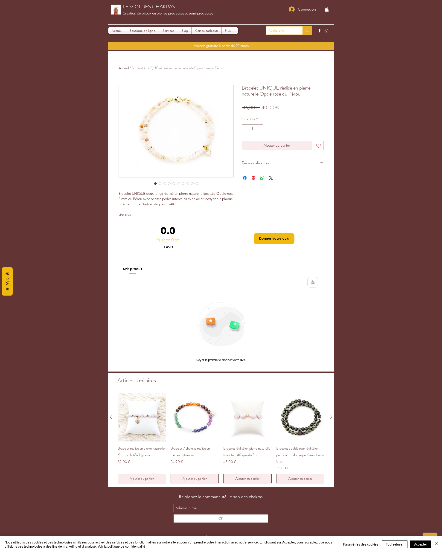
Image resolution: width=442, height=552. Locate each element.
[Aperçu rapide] (142, 417)
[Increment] (259, 129)
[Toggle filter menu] (312, 282)
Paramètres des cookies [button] (360, 544)
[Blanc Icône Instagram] (326, 30)
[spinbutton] (252, 129)
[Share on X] (271, 178)
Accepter (420, 544)
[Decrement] (245, 129)
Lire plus (125, 214)
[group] (221, 438)
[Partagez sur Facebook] (244, 178)
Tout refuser (395, 544)
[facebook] (319, 30)
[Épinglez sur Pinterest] (253, 178)
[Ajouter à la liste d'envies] (319, 146)
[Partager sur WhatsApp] (262, 178)
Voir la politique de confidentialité (121, 546)
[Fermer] (436, 544)
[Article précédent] (111, 417)
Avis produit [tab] (132, 269)
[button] (327, 9)
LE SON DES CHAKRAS (149, 6)
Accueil (124, 67)
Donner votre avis (274, 238)
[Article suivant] (331, 417)
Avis (7, 281)
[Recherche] (306, 30)
